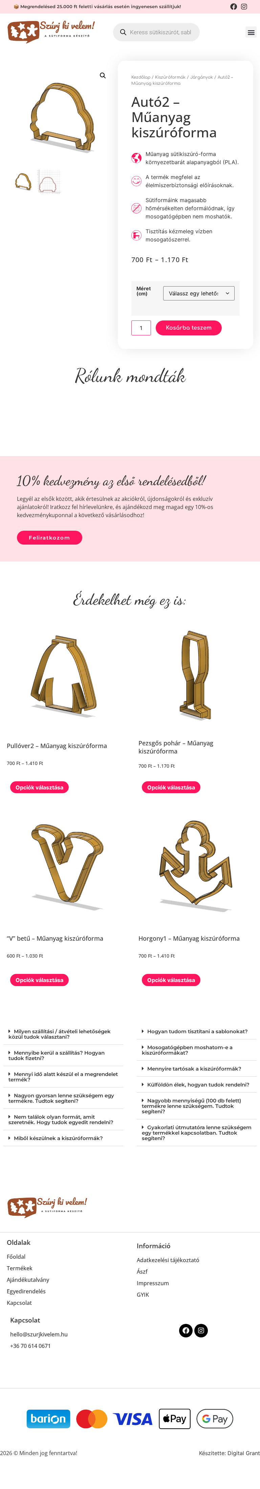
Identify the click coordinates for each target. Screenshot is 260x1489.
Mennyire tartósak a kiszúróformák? (194, 1068)
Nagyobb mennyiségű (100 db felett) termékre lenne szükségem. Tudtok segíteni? (191, 1106)
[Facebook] (186, 1330)
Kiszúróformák (170, 77)
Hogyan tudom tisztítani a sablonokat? (197, 1031)
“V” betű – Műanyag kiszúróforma (55, 938)
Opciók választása (39, 787)
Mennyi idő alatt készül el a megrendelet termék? (63, 1077)
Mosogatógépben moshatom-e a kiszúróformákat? (187, 1050)
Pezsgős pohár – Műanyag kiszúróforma (175, 747)
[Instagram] (201, 1330)
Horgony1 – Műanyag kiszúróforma (189, 938)
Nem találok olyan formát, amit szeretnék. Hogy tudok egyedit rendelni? (60, 1119)
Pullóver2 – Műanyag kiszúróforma (57, 746)
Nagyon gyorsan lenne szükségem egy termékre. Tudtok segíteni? (61, 1098)
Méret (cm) (143, 291)
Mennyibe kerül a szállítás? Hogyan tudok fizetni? (56, 1055)
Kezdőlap (140, 77)
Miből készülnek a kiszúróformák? (58, 1138)
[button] (251, 32)
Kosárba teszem (189, 328)
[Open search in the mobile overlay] (156, 32)
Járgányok (201, 77)
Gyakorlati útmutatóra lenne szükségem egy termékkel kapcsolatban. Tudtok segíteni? (197, 1132)
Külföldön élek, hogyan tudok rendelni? (198, 1084)
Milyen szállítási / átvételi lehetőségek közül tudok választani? (59, 1034)
